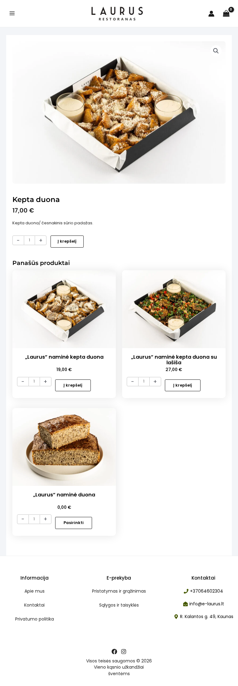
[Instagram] (123, 651)
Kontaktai (34, 605)
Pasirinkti (74, 522)
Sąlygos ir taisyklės (119, 605)
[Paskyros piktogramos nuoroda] (211, 14)
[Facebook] (114, 651)
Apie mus (34, 591)
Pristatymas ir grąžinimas (119, 591)
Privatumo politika (34, 619)
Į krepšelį (67, 241)
